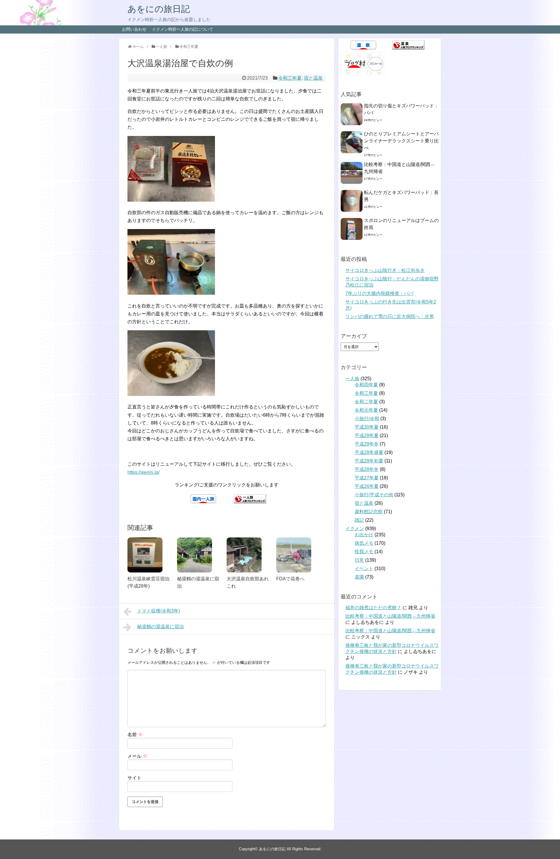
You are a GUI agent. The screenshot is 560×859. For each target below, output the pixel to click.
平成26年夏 (367, 486)
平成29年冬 (367, 443)
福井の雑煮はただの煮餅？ (373, 607)
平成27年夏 (367, 477)
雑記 (359, 520)
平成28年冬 (367, 469)
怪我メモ (364, 551)
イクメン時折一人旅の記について (182, 29)
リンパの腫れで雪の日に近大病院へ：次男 (389, 316)
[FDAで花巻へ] (298, 554)
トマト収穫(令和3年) (158, 610)
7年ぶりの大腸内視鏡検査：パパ (379, 293)
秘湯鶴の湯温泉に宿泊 (160, 626)
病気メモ (364, 543)
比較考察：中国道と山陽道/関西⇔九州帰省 (390, 616)
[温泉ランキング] (408, 48)
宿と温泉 (313, 78)
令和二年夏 (366, 401)
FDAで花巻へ (290, 578)
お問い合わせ (134, 29)
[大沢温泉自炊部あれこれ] (248, 554)
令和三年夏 (290, 78)
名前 (135, 734)
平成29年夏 (367, 435)
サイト (134, 777)
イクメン (354, 528)
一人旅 (352, 378)
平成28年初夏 (369, 460)
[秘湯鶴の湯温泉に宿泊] (199, 554)
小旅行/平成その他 (374, 494)
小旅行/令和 (367, 418)
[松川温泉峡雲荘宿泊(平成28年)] (149, 554)
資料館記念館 (369, 511)
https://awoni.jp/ (143, 472)
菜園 (359, 577)
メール (137, 756)
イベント (364, 568)
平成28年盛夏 (369, 452)
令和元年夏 (366, 410)
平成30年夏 (367, 427)
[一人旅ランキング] (250, 501)
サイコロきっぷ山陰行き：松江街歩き (385, 270)
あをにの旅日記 (158, 9)
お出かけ (364, 534)
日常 (359, 560)
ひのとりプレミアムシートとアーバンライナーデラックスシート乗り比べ (401, 140)
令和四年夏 (366, 384)
